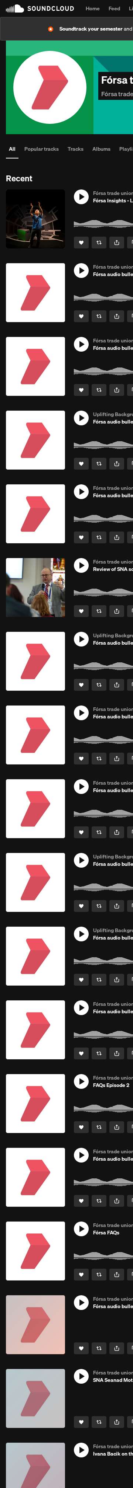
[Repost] (99, 242)
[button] (81, 196)
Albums (101, 149)
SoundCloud (40, 8)
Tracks (75, 149)
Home (93, 8)
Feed (114, 8)
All (12, 149)
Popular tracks (41, 149)
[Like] (81, 242)
